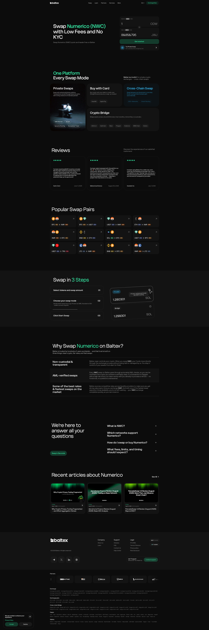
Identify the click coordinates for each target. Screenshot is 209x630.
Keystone (91, 621)
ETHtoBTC (92, 600)
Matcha (51, 616)
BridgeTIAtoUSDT (152, 607)
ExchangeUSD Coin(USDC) (138, 591)
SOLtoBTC (145, 600)
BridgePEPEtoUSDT (85, 609)
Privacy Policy (9, 620)
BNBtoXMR (86, 600)
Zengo (59, 623)
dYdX (118, 614)
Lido (146, 614)
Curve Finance (98, 614)
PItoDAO (132, 600)
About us (100, 543)
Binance (52, 621)
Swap (90, 3)
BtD (154, 35)
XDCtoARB (112, 600)
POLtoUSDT (99, 600)
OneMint (72, 616)
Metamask (100, 621)
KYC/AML (133, 543)
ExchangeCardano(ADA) (55, 593)
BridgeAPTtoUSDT (123, 607)
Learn (96, 3)
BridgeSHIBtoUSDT (84, 607)
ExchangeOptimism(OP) (142, 593)
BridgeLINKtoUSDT (114, 609)
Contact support (151, 560)
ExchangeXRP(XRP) (115, 591)
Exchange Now (152, 3)
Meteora (62, 616)
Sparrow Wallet (138, 621)
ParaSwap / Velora (94, 616)
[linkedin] (69, 559)
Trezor (149, 621)
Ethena (127, 614)
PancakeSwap (86, 616)
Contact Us (117, 548)
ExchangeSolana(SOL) (104, 591)
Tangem (145, 621)
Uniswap (127, 616)
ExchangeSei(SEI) (75, 595)
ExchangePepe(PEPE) (103, 593)
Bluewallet (63, 621)
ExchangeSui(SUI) (66, 595)
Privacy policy (134, 548)
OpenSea (76, 616)
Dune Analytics (112, 614)
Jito (134, 614)
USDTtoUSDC (139, 600)
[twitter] (61, 559)
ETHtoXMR (59, 600)
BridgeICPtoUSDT (54, 609)
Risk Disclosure (135, 550)
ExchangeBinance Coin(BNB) (91, 591)
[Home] (68, 3)
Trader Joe (152, 616)
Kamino (142, 614)
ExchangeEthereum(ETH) (67, 591)
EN (142, 3)
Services (112, 3)
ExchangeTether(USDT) (79, 591)
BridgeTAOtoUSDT (134, 609)
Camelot (80, 614)
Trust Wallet (154, 621)
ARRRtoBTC (119, 600)
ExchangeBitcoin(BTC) (55, 591)
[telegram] (54, 559)
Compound (85, 614)
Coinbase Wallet (70, 621)
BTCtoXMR (52, 600)
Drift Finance (105, 614)
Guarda (86, 621)
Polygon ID (105, 616)
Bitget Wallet (57, 621)
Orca (81, 616)
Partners (103, 3)
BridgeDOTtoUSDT (104, 609)
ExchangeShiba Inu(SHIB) (91, 593)
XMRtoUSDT (79, 600)
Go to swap (67, 125)
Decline (25, 624)
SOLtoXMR (65, 600)
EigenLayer (122, 614)
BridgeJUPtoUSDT (124, 609)
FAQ (115, 545)
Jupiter (138, 614)
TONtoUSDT (106, 600)
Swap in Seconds (58, 453)
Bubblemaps (75, 614)
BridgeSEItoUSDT (143, 607)
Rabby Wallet (125, 621)
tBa (154, 24)
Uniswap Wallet (53, 623)
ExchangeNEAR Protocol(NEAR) (116, 593)
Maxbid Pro (56, 616)
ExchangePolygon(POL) (55, 595)
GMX (131, 614)
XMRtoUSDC (72, 600)
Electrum (77, 621)
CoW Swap (91, 614)
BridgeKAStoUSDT (64, 609)
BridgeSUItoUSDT (133, 607)
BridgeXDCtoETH (74, 607)
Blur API (69, 614)
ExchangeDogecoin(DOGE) (151, 591)
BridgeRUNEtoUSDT (74, 609)
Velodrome (132, 616)
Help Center (117, 550)
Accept (11, 624)
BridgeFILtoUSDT (94, 609)
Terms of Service (135, 545)
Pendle (100, 616)
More (119, 3)
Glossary (116, 543)
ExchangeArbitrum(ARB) (130, 593)
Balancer (65, 614)
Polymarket (111, 616)
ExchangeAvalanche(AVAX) (79, 593)
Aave (54, 614)
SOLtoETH (151, 600)
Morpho (67, 616)
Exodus (82, 621)
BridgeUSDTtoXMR (54, 607)
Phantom (119, 621)
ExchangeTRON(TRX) (67, 593)
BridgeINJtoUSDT (104, 607)
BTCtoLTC (52, 602)
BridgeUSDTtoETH (64, 607)
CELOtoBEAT (126, 600)
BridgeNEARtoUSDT (94, 607)
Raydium (123, 616)
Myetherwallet (107, 621)
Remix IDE (138, 616)
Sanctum (144, 616)
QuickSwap (117, 616)
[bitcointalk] (76, 559)
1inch (51, 614)
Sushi (148, 616)
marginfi (156, 614)
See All (154, 477)
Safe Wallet (131, 621)
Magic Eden (150, 614)
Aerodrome (59, 614)
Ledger (95, 621)
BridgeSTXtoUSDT (114, 607)
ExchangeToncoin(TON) (125, 591)
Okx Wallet (114, 621)
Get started (139, 41)
